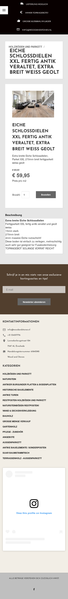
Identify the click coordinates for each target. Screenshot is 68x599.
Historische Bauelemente (18, 389)
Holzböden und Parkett (25, 46)
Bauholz (8, 415)
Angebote (8, 437)
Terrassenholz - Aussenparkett (22, 458)
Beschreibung (13, 215)
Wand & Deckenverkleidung (19, 410)
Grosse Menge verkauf (17, 421)
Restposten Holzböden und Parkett (24, 400)
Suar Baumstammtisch (16, 452)
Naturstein (9, 379)
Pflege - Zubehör (13, 431)
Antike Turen (10, 394)
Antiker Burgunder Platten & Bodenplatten (29, 384)
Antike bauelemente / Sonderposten (24, 447)
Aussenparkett (12, 442)
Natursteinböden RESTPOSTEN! (21, 405)
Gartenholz (10, 426)
